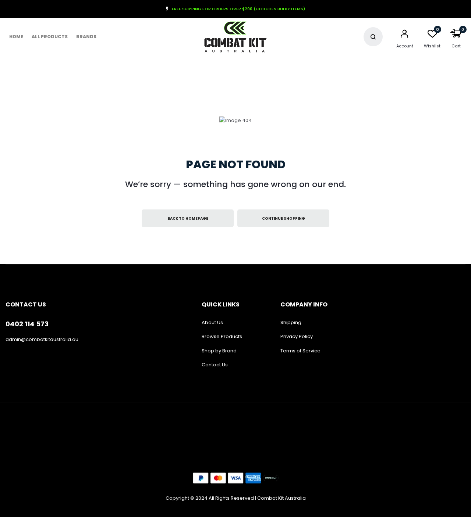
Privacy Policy (296, 336)
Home (16, 36)
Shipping (290, 322)
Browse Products (222, 336)
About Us (212, 322)
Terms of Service (300, 350)
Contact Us (215, 364)
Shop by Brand (219, 350)
